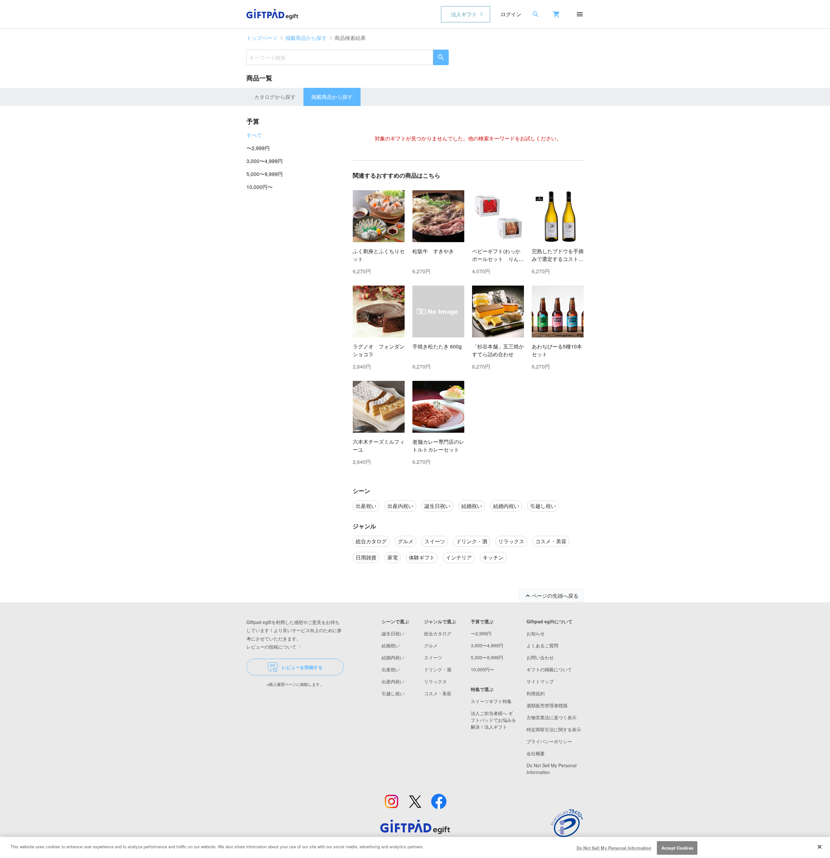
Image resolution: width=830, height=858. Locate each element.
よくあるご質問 (542, 645)
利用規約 (536, 693)
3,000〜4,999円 (264, 161)
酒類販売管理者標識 (547, 705)
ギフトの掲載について (549, 669)
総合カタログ (437, 633)
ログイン (511, 14)
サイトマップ (540, 681)
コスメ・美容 (437, 693)
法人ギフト (464, 14)
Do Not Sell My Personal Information (614, 848)
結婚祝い (391, 645)
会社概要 (536, 753)
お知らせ (536, 633)
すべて (254, 135)
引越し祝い (393, 693)
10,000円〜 (259, 187)
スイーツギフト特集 (491, 701)
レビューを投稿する (302, 667)
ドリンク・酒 (437, 669)
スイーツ (433, 657)
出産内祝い (393, 681)
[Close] (819, 847)
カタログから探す (275, 96)
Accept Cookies (677, 848)
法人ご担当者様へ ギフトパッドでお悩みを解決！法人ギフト (493, 720)
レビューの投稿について (271, 646)
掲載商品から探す (306, 37)
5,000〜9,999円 (264, 174)
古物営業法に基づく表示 (551, 717)
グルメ (431, 645)
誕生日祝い (393, 633)
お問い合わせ (540, 657)
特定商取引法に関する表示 (554, 729)
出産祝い (391, 669)
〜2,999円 (258, 148)
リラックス (435, 681)
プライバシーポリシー (549, 741)
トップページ (262, 37)
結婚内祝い (393, 657)
